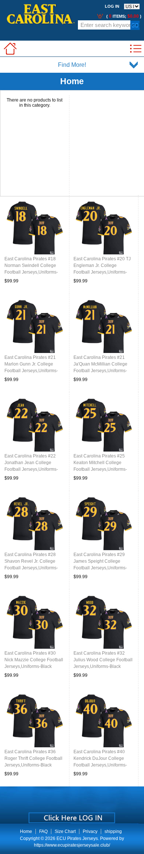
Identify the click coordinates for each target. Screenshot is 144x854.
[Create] (71, 815)
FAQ (43, 831)
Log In (112, 6)
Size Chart (65, 831)
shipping (113, 831)
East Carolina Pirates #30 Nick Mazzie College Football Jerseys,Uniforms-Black (33, 660)
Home (26, 831)
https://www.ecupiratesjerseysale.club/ (72, 845)
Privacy (90, 831)
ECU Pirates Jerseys (77, 838)
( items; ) (123, 16)
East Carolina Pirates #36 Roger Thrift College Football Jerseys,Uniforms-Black (33, 758)
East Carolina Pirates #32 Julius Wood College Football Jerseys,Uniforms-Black (103, 660)
